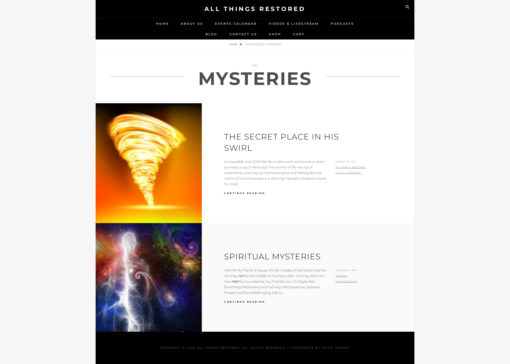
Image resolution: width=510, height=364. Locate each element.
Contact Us (243, 34)
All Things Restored (255, 9)
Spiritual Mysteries (272, 256)
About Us (192, 24)
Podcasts (342, 24)
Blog (212, 34)
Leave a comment (348, 172)
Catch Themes (335, 347)
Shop (275, 34)
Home (162, 24)
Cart (298, 34)
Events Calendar (236, 24)
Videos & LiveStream (294, 24)
